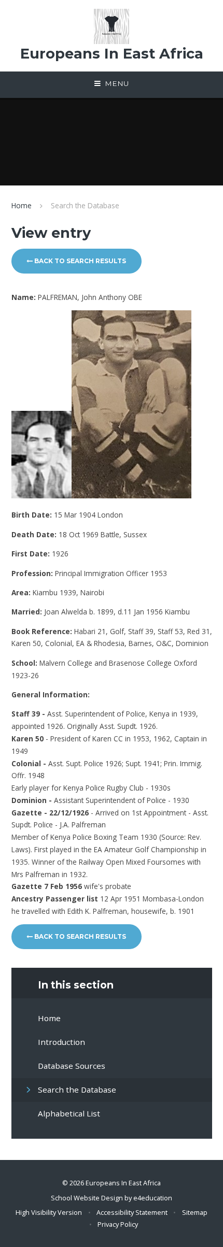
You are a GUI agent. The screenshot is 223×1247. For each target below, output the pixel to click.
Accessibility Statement (132, 1212)
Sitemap (194, 1212)
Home (21, 205)
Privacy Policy (117, 1224)
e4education (152, 1197)
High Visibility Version (49, 1212)
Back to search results (79, 261)
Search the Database (85, 205)
